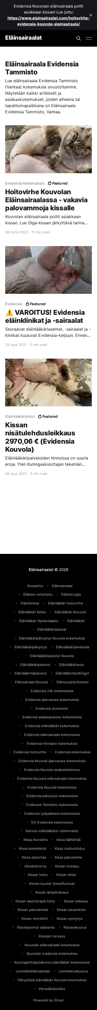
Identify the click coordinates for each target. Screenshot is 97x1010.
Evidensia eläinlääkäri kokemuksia (52, 726)
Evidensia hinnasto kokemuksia (52, 743)
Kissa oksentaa (34, 857)
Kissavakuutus (75, 927)
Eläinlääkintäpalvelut (30, 673)
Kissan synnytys (70, 918)
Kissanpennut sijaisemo (36, 927)
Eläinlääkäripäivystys (30, 647)
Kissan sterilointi (34, 918)
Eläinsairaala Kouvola (31, 682)
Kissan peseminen (71, 910)
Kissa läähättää (68, 840)
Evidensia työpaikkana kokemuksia (52, 813)
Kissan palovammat (33, 910)
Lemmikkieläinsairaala (33, 971)
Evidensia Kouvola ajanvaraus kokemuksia (52, 761)
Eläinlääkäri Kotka (32, 612)
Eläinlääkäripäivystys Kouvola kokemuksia (52, 638)
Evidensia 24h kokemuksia (52, 691)
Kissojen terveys (52, 936)
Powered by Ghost (48, 1000)
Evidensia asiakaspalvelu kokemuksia (51, 717)
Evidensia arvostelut (52, 708)
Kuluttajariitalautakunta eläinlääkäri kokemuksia (51, 962)
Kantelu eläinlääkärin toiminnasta (52, 831)
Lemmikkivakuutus (73, 971)
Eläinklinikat (30, 603)
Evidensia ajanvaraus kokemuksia (52, 700)
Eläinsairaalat (23, 37)
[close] (91, 15)
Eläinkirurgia (71, 594)
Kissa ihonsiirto (36, 840)
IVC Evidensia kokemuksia (52, 822)
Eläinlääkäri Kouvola (70, 612)
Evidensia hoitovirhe (30, 752)
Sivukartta (35, 586)
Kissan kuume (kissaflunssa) (52, 883)
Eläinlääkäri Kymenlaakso (38, 621)
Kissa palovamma (68, 857)
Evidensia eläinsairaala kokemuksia (52, 735)
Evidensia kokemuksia (72, 752)
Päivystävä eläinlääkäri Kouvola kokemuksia (52, 980)
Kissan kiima (66, 875)
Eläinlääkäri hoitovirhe (65, 603)
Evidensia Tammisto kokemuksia (52, 805)
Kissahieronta (35, 866)
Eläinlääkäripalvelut (35, 665)
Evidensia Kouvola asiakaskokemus (52, 770)
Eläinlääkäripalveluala (72, 647)
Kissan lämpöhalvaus (52, 892)
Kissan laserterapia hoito (35, 901)
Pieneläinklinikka (52, 989)
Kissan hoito (38, 875)
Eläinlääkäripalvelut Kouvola (52, 656)
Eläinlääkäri (76, 621)
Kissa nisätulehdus (70, 848)
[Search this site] (78, 38)
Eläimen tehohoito (38, 594)
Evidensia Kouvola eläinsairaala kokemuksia (51, 778)
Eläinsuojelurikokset (73, 682)
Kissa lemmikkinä (32, 848)
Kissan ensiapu (67, 866)
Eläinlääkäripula (71, 665)
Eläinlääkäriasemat (51, 629)
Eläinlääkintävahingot (72, 673)
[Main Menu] (89, 38)
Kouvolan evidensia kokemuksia (52, 953)
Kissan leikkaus (76, 901)
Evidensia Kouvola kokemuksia (52, 787)
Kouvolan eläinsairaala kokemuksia (52, 945)
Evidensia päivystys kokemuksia (52, 796)
